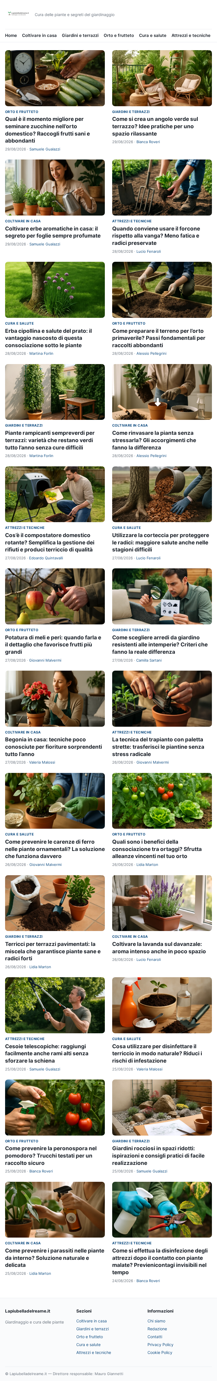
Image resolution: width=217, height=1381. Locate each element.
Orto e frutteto (119, 35)
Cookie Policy (159, 1352)
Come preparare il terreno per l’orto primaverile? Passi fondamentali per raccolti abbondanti (158, 338)
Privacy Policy (160, 1344)
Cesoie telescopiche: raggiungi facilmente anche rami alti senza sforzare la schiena (46, 1053)
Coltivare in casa (39, 35)
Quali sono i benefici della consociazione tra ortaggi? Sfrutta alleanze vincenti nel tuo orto (157, 849)
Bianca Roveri (148, 141)
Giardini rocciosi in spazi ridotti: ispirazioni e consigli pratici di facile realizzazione (158, 1155)
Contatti (154, 1336)
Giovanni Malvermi (45, 660)
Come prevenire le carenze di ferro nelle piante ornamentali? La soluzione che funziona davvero (55, 849)
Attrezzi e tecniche (191, 35)
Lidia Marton (147, 864)
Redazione (157, 1328)
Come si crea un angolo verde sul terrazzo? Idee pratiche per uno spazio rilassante (155, 126)
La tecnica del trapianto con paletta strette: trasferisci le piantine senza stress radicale (158, 746)
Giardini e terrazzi (80, 35)
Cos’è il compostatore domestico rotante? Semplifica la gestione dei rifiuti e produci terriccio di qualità (49, 542)
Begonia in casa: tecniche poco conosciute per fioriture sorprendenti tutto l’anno (53, 746)
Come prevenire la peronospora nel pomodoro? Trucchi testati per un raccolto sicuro (51, 1155)
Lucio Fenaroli (148, 251)
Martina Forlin (41, 353)
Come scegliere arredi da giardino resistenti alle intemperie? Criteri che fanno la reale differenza (160, 644)
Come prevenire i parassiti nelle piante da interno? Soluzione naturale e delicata (54, 1257)
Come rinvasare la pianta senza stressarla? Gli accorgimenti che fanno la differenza (154, 440)
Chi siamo (156, 1320)
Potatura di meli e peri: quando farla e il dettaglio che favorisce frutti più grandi (53, 644)
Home (11, 35)
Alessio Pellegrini (151, 353)
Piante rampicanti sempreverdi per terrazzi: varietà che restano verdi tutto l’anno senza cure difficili (50, 440)
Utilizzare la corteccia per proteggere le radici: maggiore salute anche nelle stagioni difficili (160, 542)
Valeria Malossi (42, 762)
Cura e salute (152, 35)
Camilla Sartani (149, 660)
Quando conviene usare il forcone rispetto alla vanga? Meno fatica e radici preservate (156, 235)
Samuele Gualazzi (44, 149)
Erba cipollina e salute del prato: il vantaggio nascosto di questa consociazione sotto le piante (48, 338)
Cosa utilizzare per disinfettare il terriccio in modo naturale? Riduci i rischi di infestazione (157, 1053)
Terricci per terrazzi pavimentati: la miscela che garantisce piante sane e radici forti (53, 951)
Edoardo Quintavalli (46, 558)
